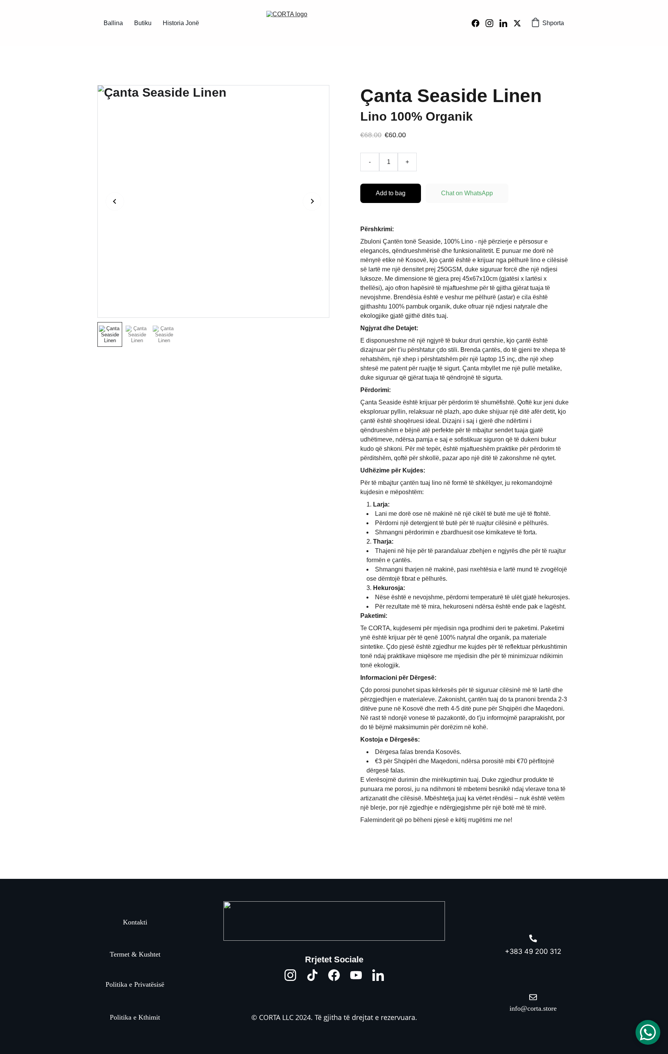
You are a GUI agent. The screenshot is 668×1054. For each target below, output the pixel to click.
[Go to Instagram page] (492, 23)
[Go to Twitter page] (517, 23)
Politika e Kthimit (135, 1017)
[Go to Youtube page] (356, 975)
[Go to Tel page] (533, 938)
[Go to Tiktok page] (312, 975)
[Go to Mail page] (533, 997)
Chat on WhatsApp (467, 193)
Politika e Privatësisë (135, 984)
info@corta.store (533, 1008)
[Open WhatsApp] (648, 1032)
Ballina (113, 23)
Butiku (143, 23)
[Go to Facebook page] (479, 23)
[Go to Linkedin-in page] (506, 23)
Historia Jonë (181, 23)
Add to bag (391, 193)
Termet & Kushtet (135, 954)
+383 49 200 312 (533, 951)
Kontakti (135, 922)
